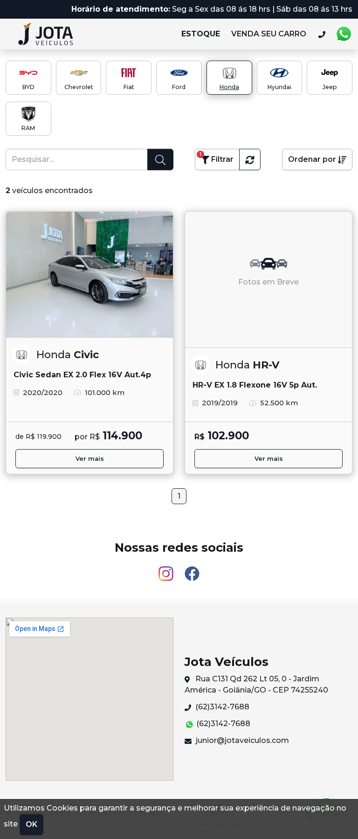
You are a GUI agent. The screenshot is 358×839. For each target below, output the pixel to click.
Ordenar (312, 159)
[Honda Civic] (89, 275)
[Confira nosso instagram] (167, 569)
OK (31, 824)
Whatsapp (343, 34)
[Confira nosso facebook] (192, 569)
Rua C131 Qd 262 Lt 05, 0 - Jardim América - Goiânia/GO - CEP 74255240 (256, 684)
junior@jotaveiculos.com (241, 740)
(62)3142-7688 (221, 706)
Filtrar (217, 157)
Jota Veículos (50, 34)
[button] (250, 159)
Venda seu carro (268, 33)
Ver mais (90, 458)
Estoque (200, 33)
